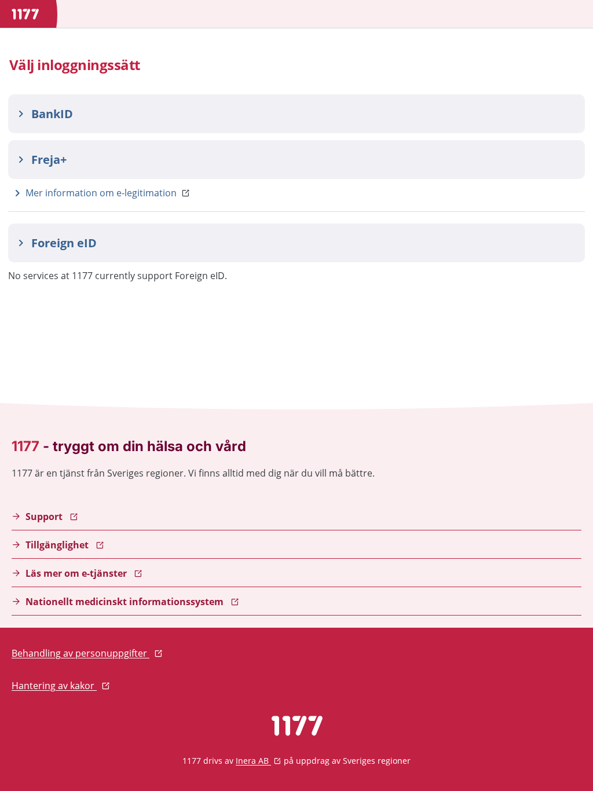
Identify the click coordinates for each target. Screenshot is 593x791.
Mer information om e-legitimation (101, 192)
